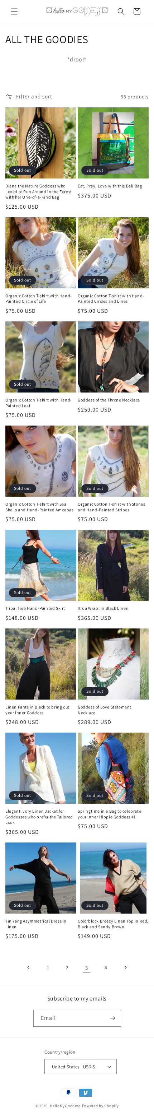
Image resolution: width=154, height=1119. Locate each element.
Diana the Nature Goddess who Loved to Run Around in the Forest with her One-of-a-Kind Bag (38, 191)
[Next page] (125, 967)
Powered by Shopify (100, 1105)
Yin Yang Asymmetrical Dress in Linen (36, 923)
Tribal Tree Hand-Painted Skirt (35, 608)
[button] (14, 11)
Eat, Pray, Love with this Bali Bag (110, 186)
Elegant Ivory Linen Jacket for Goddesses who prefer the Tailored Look (39, 816)
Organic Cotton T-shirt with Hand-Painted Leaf (38, 402)
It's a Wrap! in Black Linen (103, 608)
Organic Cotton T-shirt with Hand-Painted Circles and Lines (111, 298)
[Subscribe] (113, 1018)
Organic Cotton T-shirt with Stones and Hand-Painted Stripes (111, 506)
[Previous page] (29, 967)
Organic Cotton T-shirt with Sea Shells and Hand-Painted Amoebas (39, 506)
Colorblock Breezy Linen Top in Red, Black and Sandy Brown (113, 923)
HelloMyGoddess (65, 1105)
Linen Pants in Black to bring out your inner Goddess (37, 709)
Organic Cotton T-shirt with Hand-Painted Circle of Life (38, 298)
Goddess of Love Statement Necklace (104, 709)
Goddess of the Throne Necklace (109, 400)
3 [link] (86, 967)
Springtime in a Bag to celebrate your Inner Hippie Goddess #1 (109, 813)
